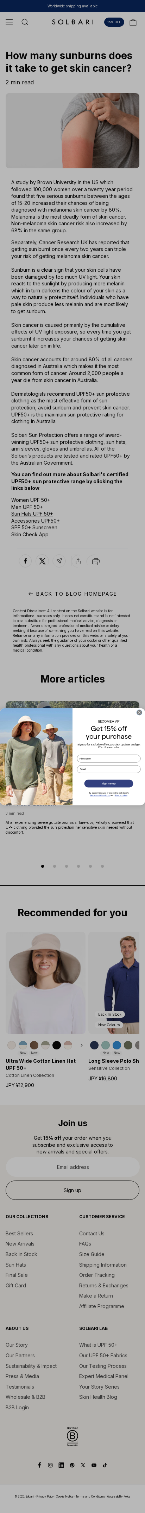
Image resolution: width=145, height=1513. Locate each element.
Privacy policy (121, 795)
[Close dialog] (139, 712)
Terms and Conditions (100, 795)
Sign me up (108, 783)
